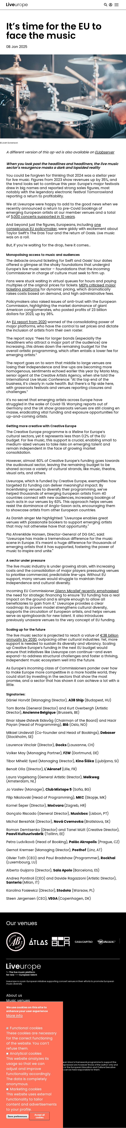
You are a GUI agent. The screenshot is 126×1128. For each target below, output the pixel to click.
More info (14, 1015)
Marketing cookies (26, 1089)
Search (105, 4)
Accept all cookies (39, 1116)
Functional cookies (26, 1028)
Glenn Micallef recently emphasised (86, 591)
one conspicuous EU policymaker (53, 226)
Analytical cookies (26, 1053)
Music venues (18, 1000)
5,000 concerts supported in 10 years (43, 216)
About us (14, 995)
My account (110, 4)
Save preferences (17, 1116)
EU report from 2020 (29, 322)
